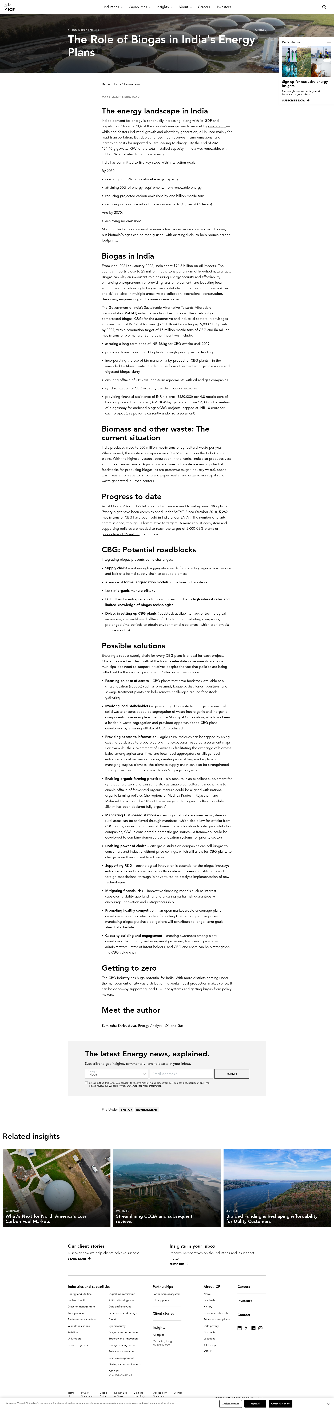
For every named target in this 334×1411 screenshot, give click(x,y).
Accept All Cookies (281, 1403)
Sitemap (178, 1392)
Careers (243, 1286)
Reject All (255, 1403)
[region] (167, 1404)
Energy (126, 1109)
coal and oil (217, 126)
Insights (159, 1327)
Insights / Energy (85, 29)
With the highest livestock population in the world (152, 458)
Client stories (163, 1313)
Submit (232, 1074)
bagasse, (180, 686)
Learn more (77, 1258)
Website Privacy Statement (123, 1085)
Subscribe (177, 1264)
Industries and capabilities (89, 1286)
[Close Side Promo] (329, 42)
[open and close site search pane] (324, 7)
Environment (146, 1109)
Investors (244, 1301)
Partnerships (163, 1286)
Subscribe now (293, 100)
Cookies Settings (230, 1403)
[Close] (328, 1404)
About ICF (212, 1286)
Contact (243, 1315)
